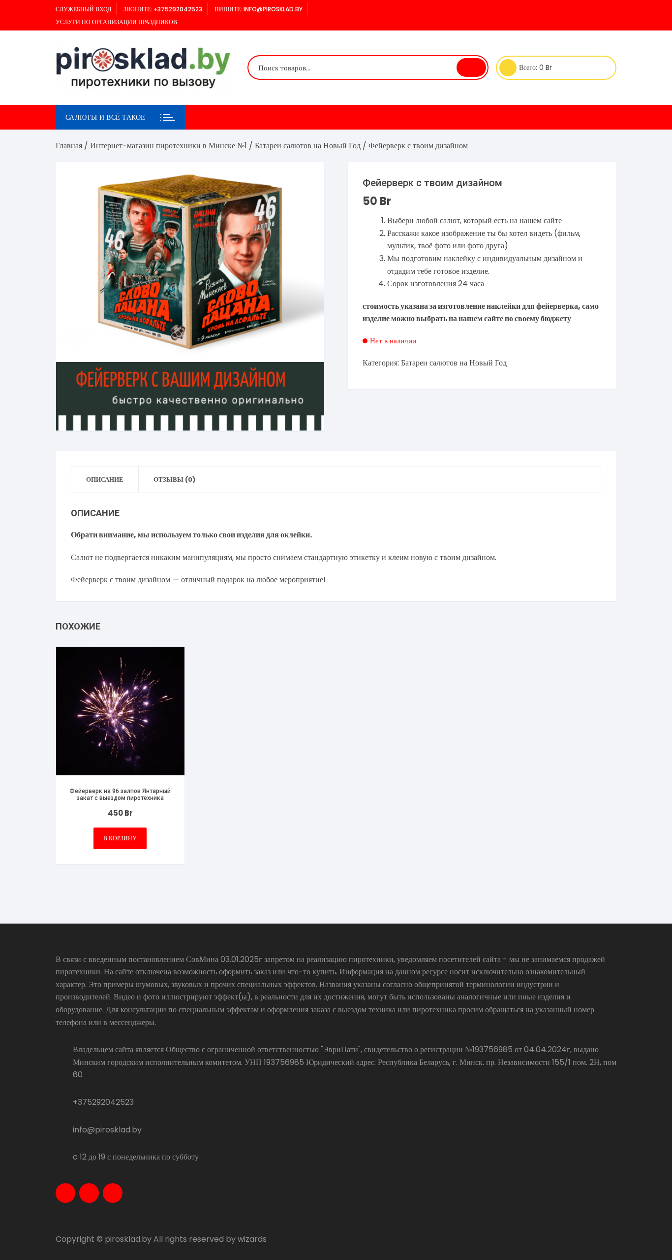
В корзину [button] (120, 838)
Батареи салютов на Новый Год (308, 145)
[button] (307, 179)
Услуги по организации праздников (116, 22)
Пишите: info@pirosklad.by (258, 9)
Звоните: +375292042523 (162, 9)
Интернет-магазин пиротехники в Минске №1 (168, 145)
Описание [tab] (104, 479)
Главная (69, 145)
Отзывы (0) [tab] (174, 479)
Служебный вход (83, 9)
